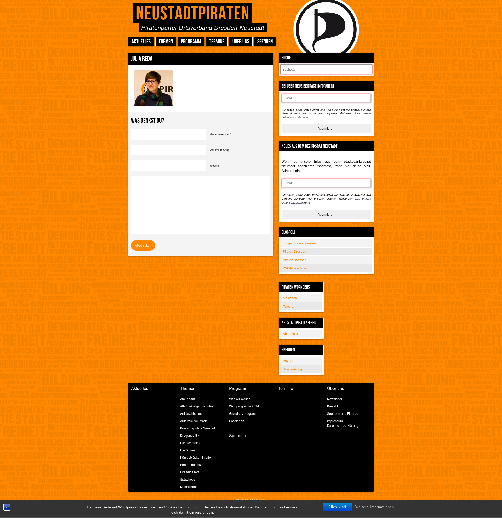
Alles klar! (337, 507)
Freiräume (187, 450)
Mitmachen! (188, 486)
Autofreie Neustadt (193, 420)
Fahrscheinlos (190, 442)
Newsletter (334, 398)
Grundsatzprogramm (243, 413)
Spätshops (187, 479)
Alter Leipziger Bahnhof (197, 406)
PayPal (288, 360)
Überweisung (292, 369)
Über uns (240, 41)
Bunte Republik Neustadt (198, 428)
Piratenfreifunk (190, 464)
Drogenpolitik (189, 435)
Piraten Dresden (294, 251)
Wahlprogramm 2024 (244, 406)
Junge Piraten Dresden (299, 243)
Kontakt (332, 406)
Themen (166, 41)
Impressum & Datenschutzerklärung (342, 423)
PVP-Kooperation (295, 268)
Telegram (289, 306)
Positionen (236, 420)
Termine (216, 41)
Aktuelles (141, 41)
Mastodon (290, 298)
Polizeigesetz (189, 472)
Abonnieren (291, 333)
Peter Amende (257, 500)
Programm (191, 41)
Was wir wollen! (240, 398)
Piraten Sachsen (294, 259)
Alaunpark (187, 398)
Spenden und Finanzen (344, 413)
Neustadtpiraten (193, 13)
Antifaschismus (191, 413)
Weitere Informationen (374, 507)
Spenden (265, 41)
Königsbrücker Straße (195, 457)
